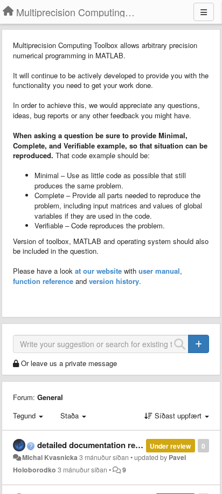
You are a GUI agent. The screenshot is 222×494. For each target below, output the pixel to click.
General (50, 397)
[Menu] (203, 12)
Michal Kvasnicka (50, 457)
